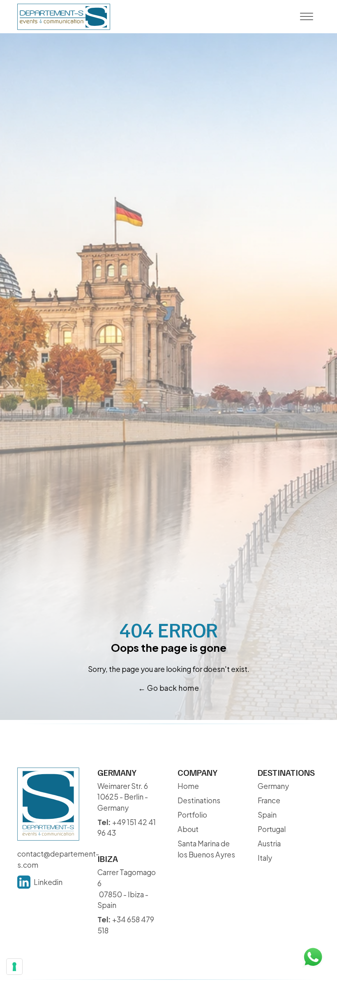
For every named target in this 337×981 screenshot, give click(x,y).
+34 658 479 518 (125, 925)
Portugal (272, 829)
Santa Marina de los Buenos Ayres (206, 849)
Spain (267, 814)
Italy (265, 857)
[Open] (306, 17)
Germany (273, 786)
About (188, 829)
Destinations (199, 800)
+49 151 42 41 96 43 (126, 828)
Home (188, 786)
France (269, 800)
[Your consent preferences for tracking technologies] (14, 966)
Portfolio (192, 814)
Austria (269, 843)
